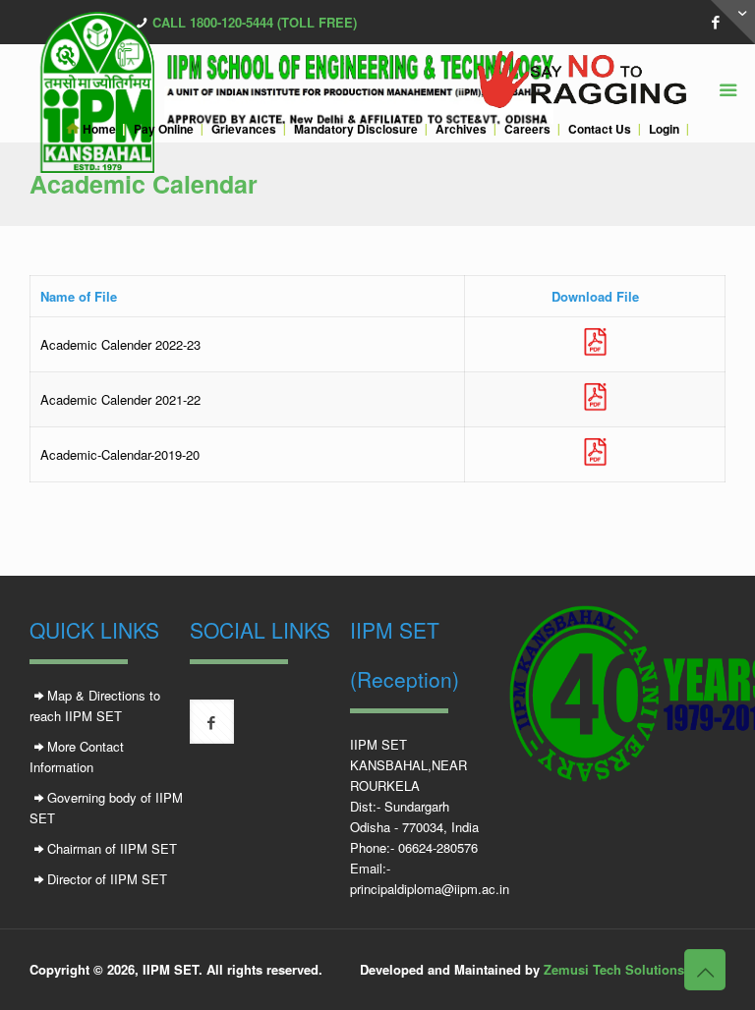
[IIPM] (372, 79)
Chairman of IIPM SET (112, 848)
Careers (527, 130)
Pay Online (164, 130)
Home (98, 130)
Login (664, 130)
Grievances (243, 130)
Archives (461, 130)
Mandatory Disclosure (356, 130)
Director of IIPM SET (107, 879)
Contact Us (599, 130)
